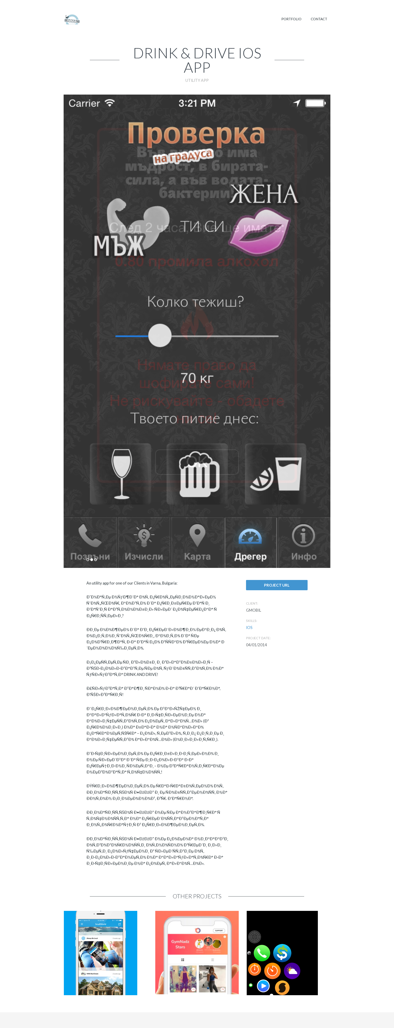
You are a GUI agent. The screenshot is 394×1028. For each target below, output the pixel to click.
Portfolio (291, 19)
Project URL (277, 585)
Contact (319, 19)
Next (266, 310)
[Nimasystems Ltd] (72, 19)
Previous (128, 310)
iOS (249, 627)
